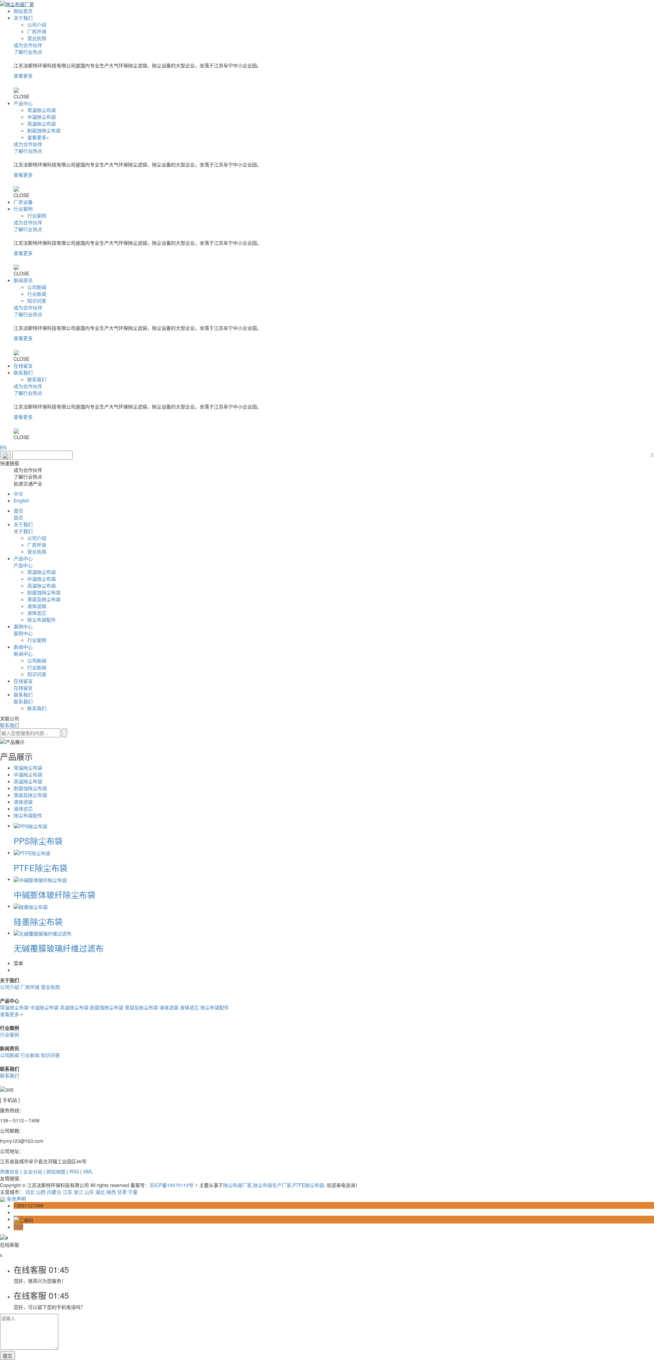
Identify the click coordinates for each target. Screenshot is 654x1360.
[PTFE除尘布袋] (32, 852)
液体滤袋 (36, 606)
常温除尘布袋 (41, 110)
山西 (41, 1191)
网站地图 (55, 1171)
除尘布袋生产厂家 (272, 1185)
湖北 (100, 1191)
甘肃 (122, 1191)
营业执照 (36, 38)
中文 (18, 493)
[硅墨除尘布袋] (31, 905)
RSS (74, 1171)
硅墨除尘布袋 (38, 921)
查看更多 (23, 75)
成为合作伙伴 (28, 45)
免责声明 (16, 1198)
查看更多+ (38, 137)
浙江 (78, 1191)
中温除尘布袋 (41, 116)
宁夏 (133, 1191)
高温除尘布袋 (41, 123)
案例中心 (23, 626)
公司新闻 (36, 287)
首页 (18, 510)
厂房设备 (23, 201)
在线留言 (23, 365)
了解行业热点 (28, 51)
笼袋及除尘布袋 (44, 599)
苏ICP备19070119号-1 (174, 1185)
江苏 (67, 1191)
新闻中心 (23, 646)
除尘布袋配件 (41, 619)
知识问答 (36, 300)
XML (88, 1171)
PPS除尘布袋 (38, 841)
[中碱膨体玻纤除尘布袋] (40, 879)
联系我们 (23, 372)
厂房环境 (36, 31)
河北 (30, 1191)
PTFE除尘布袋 (40, 868)
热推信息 (9, 1171)
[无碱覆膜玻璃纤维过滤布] (43, 932)
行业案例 (23, 208)
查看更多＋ (12, 1014)
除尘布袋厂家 (237, 1185)
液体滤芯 (36, 612)
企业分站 (32, 1171)
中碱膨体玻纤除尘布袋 (54, 894)
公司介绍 (36, 24)
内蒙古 (54, 1191)
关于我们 (23, 17)
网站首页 (23, 10)
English (21, 500)
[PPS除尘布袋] (30, 825)
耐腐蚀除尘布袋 (44, 130)
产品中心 (23, 103)
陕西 (111, 1191)
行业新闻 (36, 293)
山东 (89, 1191)
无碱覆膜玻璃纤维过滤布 (59, 948)
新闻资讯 (23, 280)
